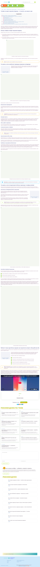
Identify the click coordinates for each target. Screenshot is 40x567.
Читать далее (6, 473)
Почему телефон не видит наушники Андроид (9, 15)
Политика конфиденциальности (20, 560)
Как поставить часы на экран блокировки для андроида (17, 520)
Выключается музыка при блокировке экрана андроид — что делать (19, 511)
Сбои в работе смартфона (7, 18)
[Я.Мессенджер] (17, 404)
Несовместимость (6, 17)
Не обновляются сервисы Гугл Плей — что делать (29, 421)
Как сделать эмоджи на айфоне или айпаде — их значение (10, 413)
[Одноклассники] (19, 404)
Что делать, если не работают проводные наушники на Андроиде (12, 16)
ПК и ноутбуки (21, 5)
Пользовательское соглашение (4, 565)
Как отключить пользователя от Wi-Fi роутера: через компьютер (9, 430)
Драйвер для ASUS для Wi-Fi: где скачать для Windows (9, 438)
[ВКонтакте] (18, 404)
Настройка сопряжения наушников (9, 23)
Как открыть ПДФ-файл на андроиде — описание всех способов (18, 493)
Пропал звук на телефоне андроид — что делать (5, 358)
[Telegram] (20, 404)
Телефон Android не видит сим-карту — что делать (35, 197)
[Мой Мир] (22, 404)
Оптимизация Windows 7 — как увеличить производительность (8, 446)
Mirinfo (6, 2)
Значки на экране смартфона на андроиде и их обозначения (17, 484)
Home (2, 9)
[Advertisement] (8, 536)
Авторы (8, 562)
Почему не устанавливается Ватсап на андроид (29, 437)
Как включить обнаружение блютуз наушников (11, 22)
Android (5, 5)
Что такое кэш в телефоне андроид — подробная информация (29, 430)
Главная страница (9, 560)
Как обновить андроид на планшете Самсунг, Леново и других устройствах (20, 502)
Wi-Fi (14, 5)
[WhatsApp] (21, 404)
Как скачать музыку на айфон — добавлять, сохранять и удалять (17, 468)
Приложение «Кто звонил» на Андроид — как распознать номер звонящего (9, 422)
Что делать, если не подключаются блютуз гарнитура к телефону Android (13, 21)
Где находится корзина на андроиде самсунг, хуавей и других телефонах (29, 413)
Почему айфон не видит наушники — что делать (5, 72)
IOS (10, 5)
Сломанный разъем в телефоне (8, 19)
